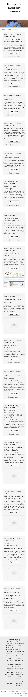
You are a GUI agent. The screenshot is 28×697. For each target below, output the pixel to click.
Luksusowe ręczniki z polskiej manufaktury (13, 40)
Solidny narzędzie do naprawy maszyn (9, 668)
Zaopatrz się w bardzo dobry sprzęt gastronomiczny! (13, 377)
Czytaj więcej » (14, 53)
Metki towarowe (11, 99)
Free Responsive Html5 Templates (17, 693)
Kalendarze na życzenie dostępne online (9, 674)
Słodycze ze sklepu (11, 157)
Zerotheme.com (23, 695)
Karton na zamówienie (13, 128)
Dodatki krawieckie (12, 69)
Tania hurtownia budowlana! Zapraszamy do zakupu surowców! (14, 413)
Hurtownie (15, 29)
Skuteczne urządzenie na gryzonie (9, 681)
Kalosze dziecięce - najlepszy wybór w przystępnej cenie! (11, 220)
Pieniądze (9, 29)
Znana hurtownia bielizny (11, 346)
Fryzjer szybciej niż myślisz (11, 254)
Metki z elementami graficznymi (12, 187)
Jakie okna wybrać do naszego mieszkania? (9, 651)
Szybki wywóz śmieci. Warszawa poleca (19, 643)
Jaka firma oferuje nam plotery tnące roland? (19, 651)
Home (3, 29)
